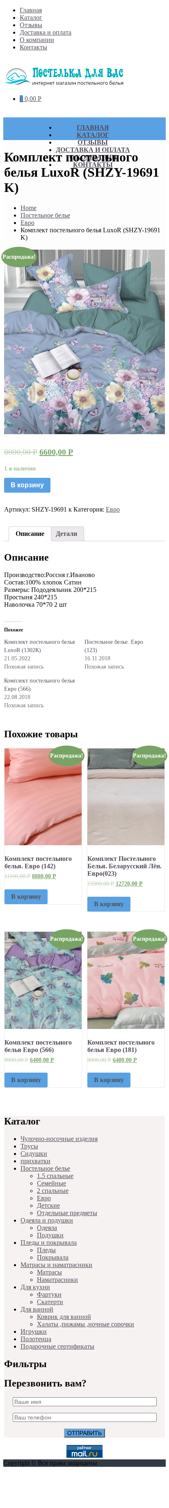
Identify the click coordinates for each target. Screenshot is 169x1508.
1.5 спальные (55, 1175)
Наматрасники (57, 1279)
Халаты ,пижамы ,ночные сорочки (85, 1324)
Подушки (50, 1235)
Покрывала (53, 1257)
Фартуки (49, 1294)
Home (29, 207)
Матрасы (49, 1272)
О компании (37, 39)
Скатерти (50, 1301)
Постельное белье (45, 215)
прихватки (35, 1160)
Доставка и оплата (45, 32)
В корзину (27, 485)
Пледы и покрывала (49, 1242)
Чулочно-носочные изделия (59, 1138)
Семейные (51, 1183)
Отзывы (31, 24)
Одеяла (47, 1227)
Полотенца (36, 1338)
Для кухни (35, 1287)
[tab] (30, 533)
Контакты (33, 47)
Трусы (29, 1146)
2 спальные (53, 1190)
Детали (66, 533)
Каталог (31, 17)
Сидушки (34, 1153)
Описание (30, 533)
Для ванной (37, 1309)
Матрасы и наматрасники (56, 1264)
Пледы (46, 1249)
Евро (27, 222)
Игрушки (34, 1331)
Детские (48, 1205)
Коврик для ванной (64, 1316)
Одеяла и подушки (47, 1220)
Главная (31, 10)
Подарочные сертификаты (57, 1346)
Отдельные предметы (67, 1212)
